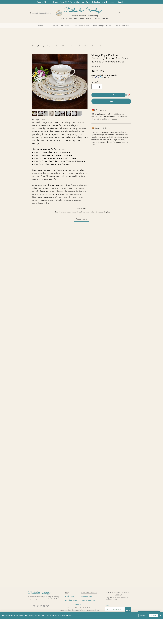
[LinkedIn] (47, 606)
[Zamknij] (160, 615)
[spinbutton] (96, 86)
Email (107, 605)
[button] (126, 12)
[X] (44, 606)
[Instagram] (37, 606)
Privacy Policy (66, 615)
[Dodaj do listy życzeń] (128, 95)
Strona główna (37, 45)
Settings (143, 615)
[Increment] (99, 86)
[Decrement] (93, 86)
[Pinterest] (41, 606)
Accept (153, 615)
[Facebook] (34, 606)
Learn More (108, 77)
